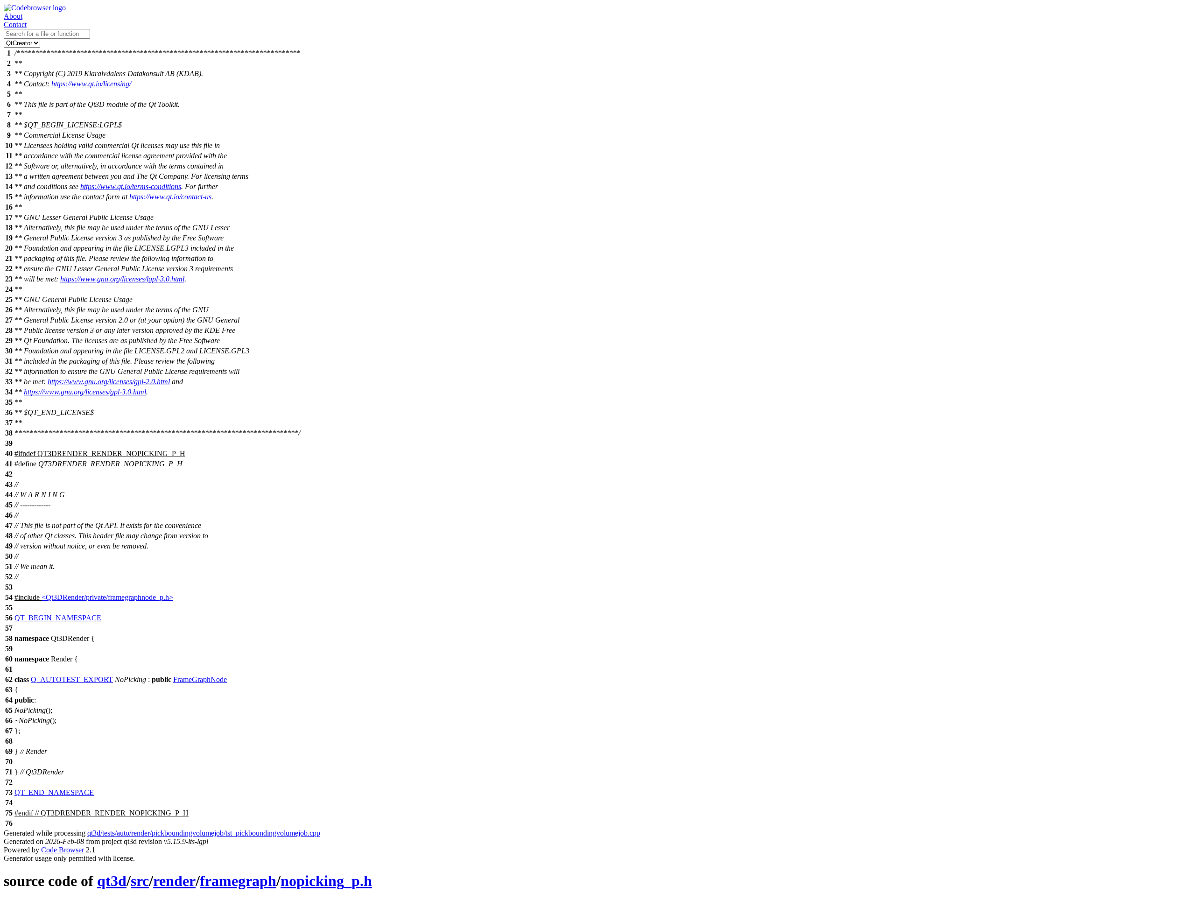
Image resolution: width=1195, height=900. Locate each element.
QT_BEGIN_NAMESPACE (57, 618)
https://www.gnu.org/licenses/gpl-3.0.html (85, 392)
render (174, 880)
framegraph (238, 880)
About (13, 16)
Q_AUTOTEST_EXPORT (72, 679)
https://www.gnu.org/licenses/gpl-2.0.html (109, 382)
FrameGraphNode (200, 679)
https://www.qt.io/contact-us (170, 197)
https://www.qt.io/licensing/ (91, 84)
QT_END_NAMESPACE (54, 792)
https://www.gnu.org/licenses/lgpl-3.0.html (122, 279)
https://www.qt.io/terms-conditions (130, 186)
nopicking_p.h (326, 880)
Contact (15, 24)
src (140, 880)
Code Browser (62, 850)
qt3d (112, 880)
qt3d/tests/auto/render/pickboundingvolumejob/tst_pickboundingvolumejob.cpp (203, 833)
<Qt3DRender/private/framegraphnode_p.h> (107, 597)
